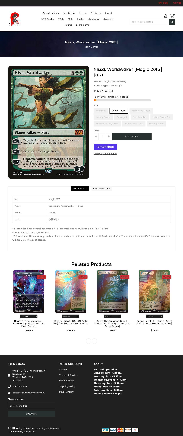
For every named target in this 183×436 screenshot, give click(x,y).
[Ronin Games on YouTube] (15, 3)
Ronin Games (91, 46)
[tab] (80, 188)
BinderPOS (29, 431)
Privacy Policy (66, 391)
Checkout (163, 2)
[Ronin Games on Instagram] (10, 3)
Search (63, 369)
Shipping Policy (67, 386)
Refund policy (66, 380)
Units (96, 130)
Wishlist (177, 2)
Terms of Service (68, 375)
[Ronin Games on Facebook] (4, 3)
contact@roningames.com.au (29, 392)
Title (96, 105)
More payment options (105, 153)
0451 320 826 (20, 386)
